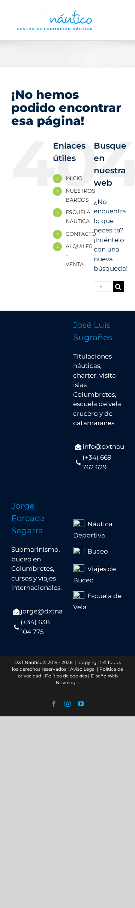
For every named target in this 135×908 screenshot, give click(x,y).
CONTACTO (81, 234)
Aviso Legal (83, 669)
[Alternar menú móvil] (120, 19)
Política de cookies (66, 676)
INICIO (74, 178)
